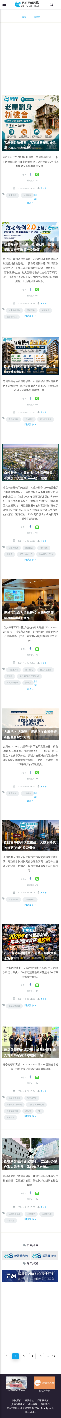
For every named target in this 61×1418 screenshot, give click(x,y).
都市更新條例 (45, 419)
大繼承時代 (13, 899)
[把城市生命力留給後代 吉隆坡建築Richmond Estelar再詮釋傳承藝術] (30, 600)
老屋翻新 (12, 793)
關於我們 (17, 1400)
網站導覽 (32, 1404)
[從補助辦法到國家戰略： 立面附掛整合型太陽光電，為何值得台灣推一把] (30, 1154)
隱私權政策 (43, 1400)
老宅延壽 (12, 195)
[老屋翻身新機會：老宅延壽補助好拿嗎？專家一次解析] (30, 123)
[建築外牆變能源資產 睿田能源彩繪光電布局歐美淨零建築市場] (30, 1042)
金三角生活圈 (45, 670)
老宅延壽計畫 (14, 1006)
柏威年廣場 (13, 670)
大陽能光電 (46, 1214)
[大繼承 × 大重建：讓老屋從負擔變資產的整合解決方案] (30, 724)
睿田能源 (10, 1117)
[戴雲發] (16, 1255)
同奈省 (9, 554)
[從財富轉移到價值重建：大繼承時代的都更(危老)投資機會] (30, 835)
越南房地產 (13, 548)
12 (54, 1356)
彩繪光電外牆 (14, 1098)
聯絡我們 (45, 1404)
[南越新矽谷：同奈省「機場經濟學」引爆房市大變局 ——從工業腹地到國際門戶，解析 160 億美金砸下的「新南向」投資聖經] (30, 462)
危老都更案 (13, 419)
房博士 (44, 188)
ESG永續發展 (14, 1214)
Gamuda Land (46, 554)
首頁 (23, 17)
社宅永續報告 (14, 310)
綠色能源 (10, 1220)
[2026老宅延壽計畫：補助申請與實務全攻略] (30, 942)
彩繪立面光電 (12, 1111)
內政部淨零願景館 (14, 1104)
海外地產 (44, 548)
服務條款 (29, 1400)
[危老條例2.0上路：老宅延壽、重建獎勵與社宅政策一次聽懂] (30, 237)
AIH (39, 1111)
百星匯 (9, 676)
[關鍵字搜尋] (51, 4)
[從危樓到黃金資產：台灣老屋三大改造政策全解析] (30, 356)
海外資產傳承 (12, 683)
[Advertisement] (30, 54)
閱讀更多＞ (32, 199)
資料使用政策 (18, 1404)
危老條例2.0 (12, 317)
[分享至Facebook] (30, 174)
